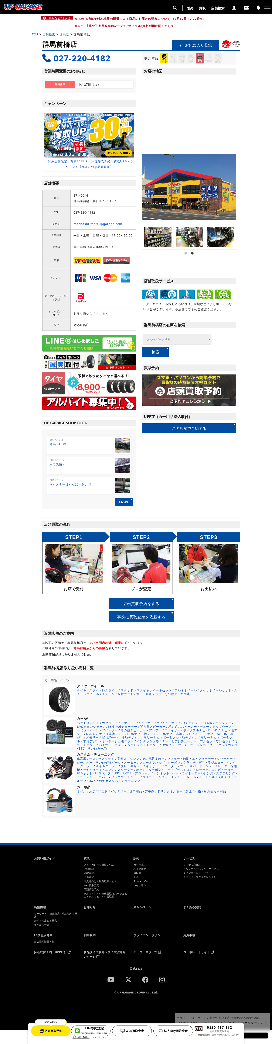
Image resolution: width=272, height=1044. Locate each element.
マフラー (173, 759)
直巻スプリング (128, 759)
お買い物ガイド (44, 858)
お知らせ (90, 907)
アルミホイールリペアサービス (201, 868)
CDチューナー (143, 723)
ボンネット (162, 773)
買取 (202, 8)
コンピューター (222, 770)
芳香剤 (149, 791)
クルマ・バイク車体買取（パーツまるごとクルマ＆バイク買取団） (105, 895)
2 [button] (192, 265)
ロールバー (85, 762)
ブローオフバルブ (152, 762)
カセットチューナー (116, 723)
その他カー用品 (215, 791)
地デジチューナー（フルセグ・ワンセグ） (201, 741)
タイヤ (81, 690)
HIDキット (84, 773)
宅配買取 (89, 873)
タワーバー (225, 759)
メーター (130, 762)
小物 (198, 791)
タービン (174, 762)
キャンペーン (142, 907)
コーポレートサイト (197, 952)
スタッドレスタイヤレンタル (199, 877)
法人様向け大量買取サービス (100, 881)
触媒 (186, 759)
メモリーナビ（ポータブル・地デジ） (167, 737)
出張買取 (89, 877)
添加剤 (94, 791)
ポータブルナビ (194, 730)
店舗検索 (218, 8)
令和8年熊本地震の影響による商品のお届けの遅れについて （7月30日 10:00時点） (146, 19)
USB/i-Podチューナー (121, 727)
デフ (202, 762)
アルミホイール (185, 690)
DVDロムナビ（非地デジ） (105, 734)
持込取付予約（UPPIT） (51, 952)
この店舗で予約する (189, 428)
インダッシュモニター (153, 741)
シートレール (186, 777)
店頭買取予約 (91, 889)
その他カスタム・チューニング (118, 781)
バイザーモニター (111, 745)
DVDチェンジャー (90, 727)
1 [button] (186, 265)
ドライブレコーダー (201, 745)
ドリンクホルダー (170, 791)
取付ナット (125, 694)
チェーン (108, 694)
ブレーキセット (132, 766)
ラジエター (216, 762)
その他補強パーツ (108, 762)
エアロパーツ (141, 773)
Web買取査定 (91, 885)
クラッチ (189, 762)
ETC (82, 748)
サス (92, 759)
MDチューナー (167, 723)
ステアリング (225, 773)
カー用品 (138, 864)
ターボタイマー (160, 770)
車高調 (81, 759)
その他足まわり (153, 759)
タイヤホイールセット (215, 690)
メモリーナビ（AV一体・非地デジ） (112, 737)
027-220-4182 (82, 58)
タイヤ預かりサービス (196, 873)
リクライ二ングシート (158, 777)
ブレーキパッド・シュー (197, 766)
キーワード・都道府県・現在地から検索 (55, 915)
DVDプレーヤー (173, 745)
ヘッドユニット (88, 723)
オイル (81, 791)
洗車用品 (135, 791)
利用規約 (90, 935)
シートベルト (208, 777)
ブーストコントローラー (191, 770)
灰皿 (189, 791)
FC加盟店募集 (43, 935)
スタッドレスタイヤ (103, 690)
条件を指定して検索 (45, 920)
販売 (190, 8)
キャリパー (154, 766)
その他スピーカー (133, 730)
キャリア (227, 777)
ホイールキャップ (149, 694)
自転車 (137, 873)
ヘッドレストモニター (143, 745)
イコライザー (170, 730)
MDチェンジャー (219, 723)
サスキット (106, 759)
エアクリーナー (203, 759)
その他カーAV (97, 748)
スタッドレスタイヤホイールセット (146, 690)
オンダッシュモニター (118, 741)
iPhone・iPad (141, 881)
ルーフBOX (85, 781)
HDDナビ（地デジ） (142, 734)
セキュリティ (92, 770)
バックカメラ (228, 745)
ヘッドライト (181, 773)
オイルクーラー (107, 766)
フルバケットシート (125, 777)
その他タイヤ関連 (177, 694)
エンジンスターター (119, 770)
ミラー (81, 777)
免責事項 (189, 935)
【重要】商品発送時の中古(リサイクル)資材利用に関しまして (130, 26)
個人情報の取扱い (80, 1037)
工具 (105, 791)
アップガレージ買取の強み (99, 864)
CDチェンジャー (192, 723)
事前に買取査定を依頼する (141, 616)
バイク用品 (139, 868)
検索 (155, 352)
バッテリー (119, 791)
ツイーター (110, 730)
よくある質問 (192, 907)
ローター (170, 766)
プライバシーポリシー (148, 935)
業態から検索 (41, 924)
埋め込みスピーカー (182, 727)
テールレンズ (203, 773)
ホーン (141, 770)
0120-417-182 (219, 1031)
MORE (124, 502)
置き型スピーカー (153, 727)
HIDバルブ (103, 773)
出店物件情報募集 (44, 941)
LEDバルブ (121, 773)
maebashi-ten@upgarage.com (98, 224)
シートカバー (98, 777)
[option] (89, 141)
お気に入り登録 (198, 45)
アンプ (154, 730)
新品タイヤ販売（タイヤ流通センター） (104, 954)
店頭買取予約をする (141, 603)
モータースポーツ (145, 952)
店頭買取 (89, 868)
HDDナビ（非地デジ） (175, 734)
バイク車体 (139, 885)
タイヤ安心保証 (192, 864)
